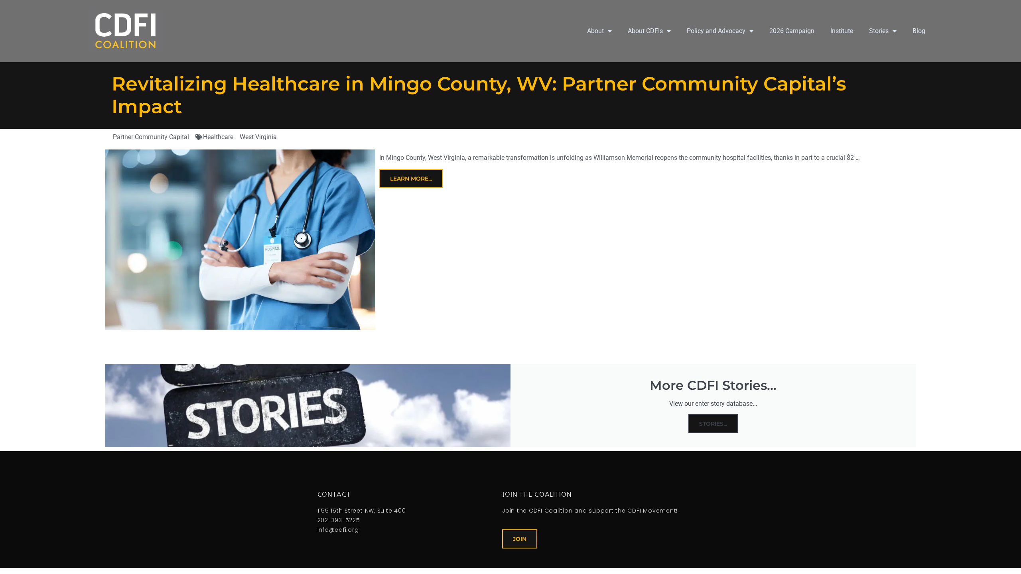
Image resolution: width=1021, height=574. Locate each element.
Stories (879, 31)
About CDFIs (645, 31)
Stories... (713, 423)
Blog (919, 31)
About (595, 31)
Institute (841, 31)
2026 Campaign (791, 31)
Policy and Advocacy (716, 31)
